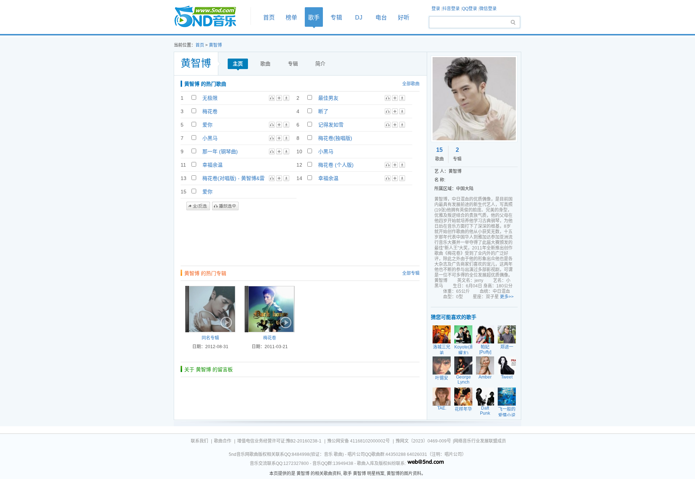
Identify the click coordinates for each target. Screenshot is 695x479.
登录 (435, 8)
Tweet (507, 377)
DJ (358, 17)
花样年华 (463, 409)
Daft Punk (485, 411)
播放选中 (225, 206)
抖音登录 (451, 8)
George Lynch (463, 380)
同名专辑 (210, 338)
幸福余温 (212, 165)
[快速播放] (225, 322)
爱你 (207, 125)
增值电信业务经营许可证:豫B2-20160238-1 (279, 441)
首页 (210, 17)
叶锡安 (441, 378)
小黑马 (210, 138)
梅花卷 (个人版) (336, 165)
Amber (485, 377)
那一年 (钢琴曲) (220, 151)
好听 (403, 17)
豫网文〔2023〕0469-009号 (423, 441)
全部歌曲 (411, 83)
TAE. (441, 408)
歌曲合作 (222, 441)
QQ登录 (469, 8)
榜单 (291, 17)
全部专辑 (411, 273)
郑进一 (506, 347)
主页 (238, 64)
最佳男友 (328, 98)
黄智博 (215, 45)
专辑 (336, 17)
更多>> (507, 296)
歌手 (314, 17)
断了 (323, 111)
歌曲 (265, 64)
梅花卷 (210, 111)
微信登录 (488, 8)
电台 (381, 17)
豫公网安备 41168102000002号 (358, 441)
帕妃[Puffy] (485, 350)
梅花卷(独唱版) (335, 138)
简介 (320, 64)
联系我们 (199, 441)
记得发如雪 (331, 125)
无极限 (210, 98)
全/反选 (198, 206)
